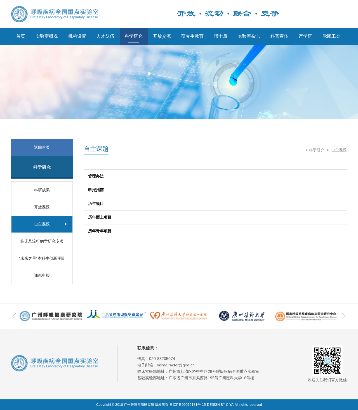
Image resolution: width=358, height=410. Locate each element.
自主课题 (338, 150)
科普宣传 (279, 36)
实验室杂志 (249, 36)
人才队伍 (105, 36)
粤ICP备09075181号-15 (187, 405)
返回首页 (42, 147)
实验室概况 (47, 36)
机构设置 (77, 36)
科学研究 (134, 36)
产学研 (305, 36)
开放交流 (162, 36)
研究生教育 (192, 36)
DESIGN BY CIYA (220, 405)
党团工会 (331, 36)
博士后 (220, 36)
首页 (20, 36)
